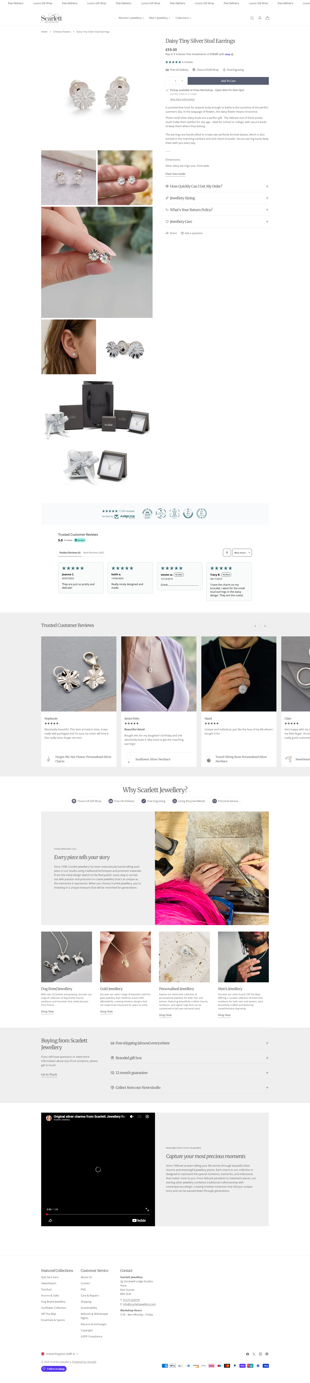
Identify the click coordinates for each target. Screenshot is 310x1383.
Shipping (86, 1301)
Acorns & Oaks (50, 1295)
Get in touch (49, 1074)
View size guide (175, 173)
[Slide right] (265, 626)
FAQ (83, 1289)
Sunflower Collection (53, 1308)
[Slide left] (255, 626)
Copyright (87, 1330)
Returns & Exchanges (94, 1324)
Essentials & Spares (53, 1320)
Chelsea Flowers (62, 31)
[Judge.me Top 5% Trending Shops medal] (201, 513)
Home (44, 31)
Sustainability (89, 1308)
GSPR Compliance (91, 1336)
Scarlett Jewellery (60, 1362)
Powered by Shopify (84, 1362)
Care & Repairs (90, 1295)
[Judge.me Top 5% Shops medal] (188, 513)
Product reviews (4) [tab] (70, 552)
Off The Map (48, 1314)
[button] (173, 62)
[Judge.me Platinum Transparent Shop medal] (161, 513)
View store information (182, 99)
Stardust (46, 1289)
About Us (86, 1277)
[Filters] (227, 552)
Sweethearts (48, 1283)
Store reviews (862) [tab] (93, 552)
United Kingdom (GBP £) (60, 1354)
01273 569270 (131, 1300)
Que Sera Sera (49, 1277)
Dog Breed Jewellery (53, 1301)
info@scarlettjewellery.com (139, 1304)
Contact (85, 1283)
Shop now (47, 1011)
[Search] (252, 18)
